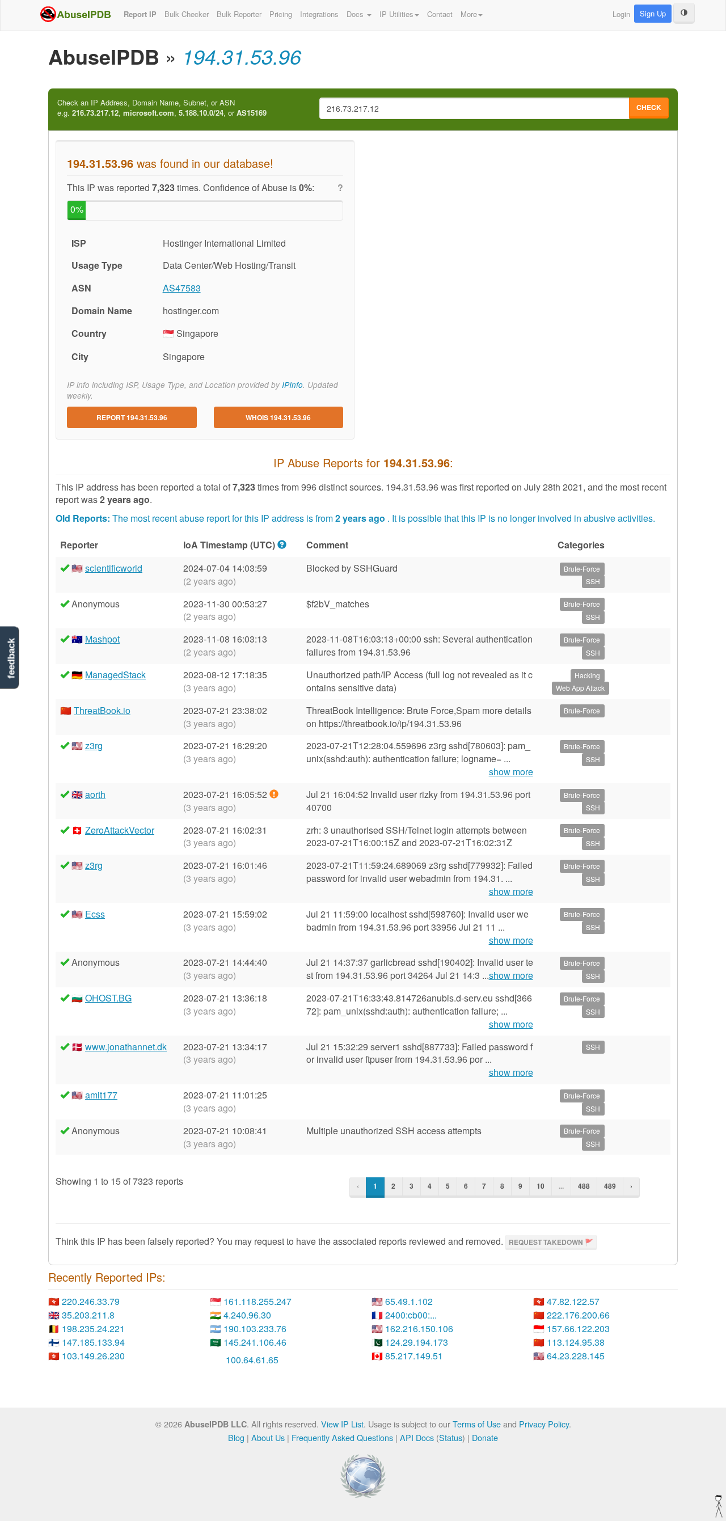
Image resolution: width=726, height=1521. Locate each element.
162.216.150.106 (419, 1328)
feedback (11, 658)
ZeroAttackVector (119, 829)
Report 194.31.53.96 (131, 417)
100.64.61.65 (252, 1359)
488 (584, 1186)
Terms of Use (477, 1424)
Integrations (319, 14)
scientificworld (113, 567)
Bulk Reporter (239, 14)
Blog (236, 1437)
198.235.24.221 (93, 1328)
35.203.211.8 (88, 1314)
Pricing (280, 14)
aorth (95, 794)
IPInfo (292, 384)
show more (511, 772)
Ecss (95, 913)
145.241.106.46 (254, 1342)
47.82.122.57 (573, 1301)
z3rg (94, 745)
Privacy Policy (544, 1424)
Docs (356, 14)
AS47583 (182, 287)
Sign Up (653, 13)
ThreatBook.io (102, 710)
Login (621, 14)
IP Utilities (396, 14)
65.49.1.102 (409, 1301)
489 (610, 1186)
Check (648, 107)
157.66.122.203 (578, 1328)
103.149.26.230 (93, 1355)
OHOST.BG (108, 997)
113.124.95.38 (576, 1342)
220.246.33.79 (91, 1301)
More (469, 14)
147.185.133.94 (93, 1342)
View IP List (342, 1424)
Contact (440, 14)
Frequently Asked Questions (342, 1437)
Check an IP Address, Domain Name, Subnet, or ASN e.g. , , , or (162, 108)
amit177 (101, 1094)
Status (450, 1437)
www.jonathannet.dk (126, 1046)
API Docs (417, 1437)
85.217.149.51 (414, 1355)
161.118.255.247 (257, 1301)
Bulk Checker (186, 14)
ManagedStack (115, 674)
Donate (485, 1437)
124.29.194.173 (416, 1342)
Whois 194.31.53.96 (278, 417)
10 (540, 1186)
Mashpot (102, 638)
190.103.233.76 (254, 1328)
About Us (268, 1437)
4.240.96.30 (247, 1314)
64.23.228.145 (576, 1355)
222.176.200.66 (578, 1314)
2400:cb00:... (411, 1314)
